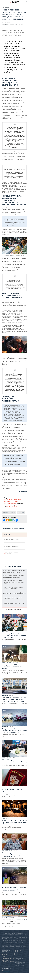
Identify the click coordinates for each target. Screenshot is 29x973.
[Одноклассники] (7, 520)
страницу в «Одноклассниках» (12, 502)
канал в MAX (8, 501)
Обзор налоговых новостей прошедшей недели (14, 732)
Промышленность (7, 662)
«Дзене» (14, 506)
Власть (13, 512)
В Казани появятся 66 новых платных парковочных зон (12, 597)
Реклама (4, 956)
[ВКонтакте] (4, 520)
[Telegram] (13, 520)
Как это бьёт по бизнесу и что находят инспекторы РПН (12, 792)
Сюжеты (7, 534)
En (18, 954)
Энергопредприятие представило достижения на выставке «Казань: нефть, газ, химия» (14, 763)
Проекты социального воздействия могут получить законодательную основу (14, 592)
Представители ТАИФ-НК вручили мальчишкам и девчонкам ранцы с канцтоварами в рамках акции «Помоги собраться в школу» (14, 923)
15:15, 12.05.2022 (6, 22)
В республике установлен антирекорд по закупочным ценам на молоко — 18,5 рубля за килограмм (14, 669)
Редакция (4, 954)
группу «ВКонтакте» (15, 499)
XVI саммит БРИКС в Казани (12, 540)
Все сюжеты (15, 558)
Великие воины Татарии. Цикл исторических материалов (12, 546)
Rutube (8, 506)
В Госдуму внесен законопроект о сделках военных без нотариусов (14, 571)
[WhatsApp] (10, 520)
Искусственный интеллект (11, 552)
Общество (5, 7)
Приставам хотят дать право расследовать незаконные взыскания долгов (13, 582)
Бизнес (4, 787)
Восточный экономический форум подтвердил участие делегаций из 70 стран (14, 603)
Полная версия (6, 966)
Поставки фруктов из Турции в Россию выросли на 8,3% (13, 587)
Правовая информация (8, 958)
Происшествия (6, 850)
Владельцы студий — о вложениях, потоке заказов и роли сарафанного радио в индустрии (14, 824)
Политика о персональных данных (8, 961)
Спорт (3, 631)
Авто (3, 885)
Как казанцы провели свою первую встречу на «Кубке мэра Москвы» (14, 637)
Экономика (21, 512)
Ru (15, 954)
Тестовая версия (6, 968)
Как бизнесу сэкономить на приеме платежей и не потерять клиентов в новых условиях (14, 701)
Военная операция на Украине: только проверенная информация (13, 25)
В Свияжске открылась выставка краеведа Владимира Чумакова (13, 576)
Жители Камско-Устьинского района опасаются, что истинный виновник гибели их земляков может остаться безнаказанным (14, 891)
